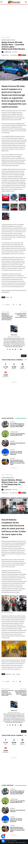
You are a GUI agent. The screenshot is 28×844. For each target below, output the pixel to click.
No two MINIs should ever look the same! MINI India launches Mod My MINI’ (17, 425)
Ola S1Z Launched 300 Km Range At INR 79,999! (17, 434)
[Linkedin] (12, 349)
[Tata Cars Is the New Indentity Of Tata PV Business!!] (5, 452)
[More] (20, 304)
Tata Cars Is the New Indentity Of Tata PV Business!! (16, 453)
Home (3, 37)
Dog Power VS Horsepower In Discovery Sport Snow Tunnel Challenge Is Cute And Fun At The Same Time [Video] (7, 316)
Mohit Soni (8, 51)
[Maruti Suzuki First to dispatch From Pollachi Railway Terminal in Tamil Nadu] (5, 461)
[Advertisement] (14, 20)
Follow (14, 363)
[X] (18, 349)
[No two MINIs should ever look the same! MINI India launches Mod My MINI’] (5, 424)
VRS (11, 297)
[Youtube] (20, 349)
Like (6, 363)
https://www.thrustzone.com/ (14, 336)
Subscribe (5, 371)
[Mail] (15, 349)
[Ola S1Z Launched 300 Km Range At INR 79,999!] (5, 433)
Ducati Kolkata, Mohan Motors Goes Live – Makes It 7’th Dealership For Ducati (20, 315)
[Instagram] (9, 349)
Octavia (13, 39)
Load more (13, 468)
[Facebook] (7, 349)
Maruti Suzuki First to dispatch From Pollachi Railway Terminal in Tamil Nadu (17, 462)
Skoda (8, 39)
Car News (7, 37)
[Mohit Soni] (3, 52)
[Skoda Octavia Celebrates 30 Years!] (5, 443)
